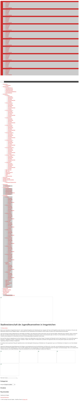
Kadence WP (25, 399)
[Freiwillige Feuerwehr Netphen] (39, 79)
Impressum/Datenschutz (4, 397)
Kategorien (2, 384)
